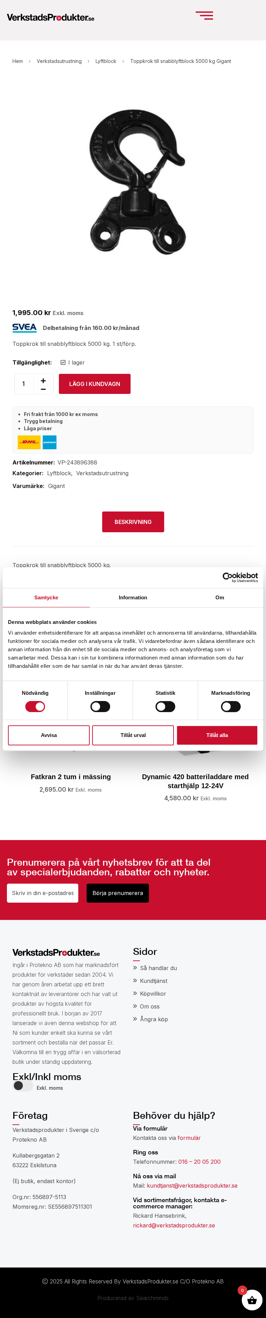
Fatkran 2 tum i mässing (71, 777)
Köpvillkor (153, 993)
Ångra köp (154, 1019)
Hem (17, 61)
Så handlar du (158, 968)
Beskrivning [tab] (133, 521)
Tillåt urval (133, 735)
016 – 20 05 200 (199, 1161)
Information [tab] (133, 597)
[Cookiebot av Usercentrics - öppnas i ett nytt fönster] (227, 577)
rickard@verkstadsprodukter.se (174, 1225)
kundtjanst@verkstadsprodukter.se (192, 1185)
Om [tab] (219, 597)
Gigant (56, 485)
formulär (189, 1137)
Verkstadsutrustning (59, 61)
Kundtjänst (153, 980)
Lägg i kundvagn (94, 383)
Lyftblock (106, 61)
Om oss (150, 1006)
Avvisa (49, 735)
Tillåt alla (217, 735)
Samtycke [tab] (46, 597)
